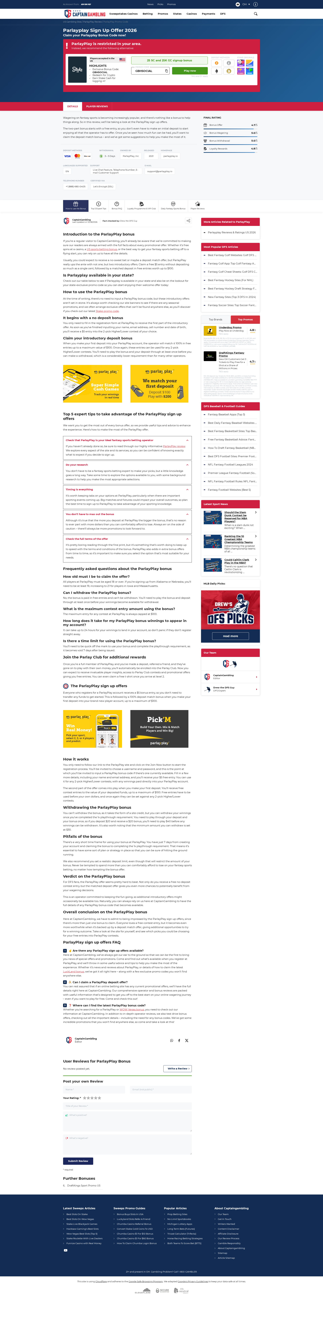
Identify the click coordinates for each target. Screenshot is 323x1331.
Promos (171, 4)
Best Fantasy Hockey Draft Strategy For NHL (232, 288)
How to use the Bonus (76, 208)
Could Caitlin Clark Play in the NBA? (236, 561)
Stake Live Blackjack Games (81, 1224)
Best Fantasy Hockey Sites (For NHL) (230, 280)
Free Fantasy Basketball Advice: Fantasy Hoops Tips (232, 439)
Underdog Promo (230, 327)
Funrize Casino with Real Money (83, 1243)
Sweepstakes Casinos (123, 13)
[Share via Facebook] (179, 1040)
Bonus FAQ (117, 208)
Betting (148, 13)
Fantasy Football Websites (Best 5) (229, 489)
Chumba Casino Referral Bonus (134, 1224)
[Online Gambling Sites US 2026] (85, 14)
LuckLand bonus (73, 971)
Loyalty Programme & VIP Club (141, 208)
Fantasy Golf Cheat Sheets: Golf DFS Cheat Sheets (232, 271)
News (150, 4)
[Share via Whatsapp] (171, 1040)
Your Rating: (72, 1098)
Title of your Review (77, 1106)
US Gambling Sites (72, 22)
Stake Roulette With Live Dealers (84, 1238)
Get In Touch (224, 1219)
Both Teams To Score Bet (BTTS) (184, 1243)
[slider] (92, 1098)
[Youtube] (238, 4)
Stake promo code (107, 311)
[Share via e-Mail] (164, 1040)
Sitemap (222, 1253)
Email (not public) (143, 1089)
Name (70, 1089)
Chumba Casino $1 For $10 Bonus (135, 1233)
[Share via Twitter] (186, 1040)
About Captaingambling (231, 1248)
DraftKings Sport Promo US (83, 1185)
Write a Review (177, 1068)
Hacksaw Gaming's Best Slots (82, 1228)
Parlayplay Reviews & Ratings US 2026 (232, 232)
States (177, 13)
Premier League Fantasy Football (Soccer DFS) (232, 473)
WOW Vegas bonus (132, 1009)
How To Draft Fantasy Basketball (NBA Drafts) (232, 447)
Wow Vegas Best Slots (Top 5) (81, 1233)
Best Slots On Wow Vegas (80, 1219)
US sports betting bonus (102, 249)
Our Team (223, 1214)
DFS (223, 13)
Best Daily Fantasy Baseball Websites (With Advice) (232, 422)
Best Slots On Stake (77, 1214)
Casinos (192, 13)
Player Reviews (198, 208)
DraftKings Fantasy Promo (231, 354)
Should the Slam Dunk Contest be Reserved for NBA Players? (235, 517)
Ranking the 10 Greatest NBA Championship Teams (238, 539)
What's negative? (78, 1138)
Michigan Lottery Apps (179, 1224)
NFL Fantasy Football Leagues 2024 (230, 464)
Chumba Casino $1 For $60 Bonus (135, 1238)
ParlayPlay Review (92, 22)
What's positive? (78, 1115)
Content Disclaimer (228, 1228)
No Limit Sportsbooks (179, 1219)
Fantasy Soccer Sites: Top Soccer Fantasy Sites (232, 305)
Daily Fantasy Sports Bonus (173, 208)
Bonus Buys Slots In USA (130, 1214)
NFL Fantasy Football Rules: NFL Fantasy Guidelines (232, 481)
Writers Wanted (226, 1224)
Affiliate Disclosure (228, 1233)
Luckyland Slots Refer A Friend (133, 1219)
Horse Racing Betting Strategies (185, 1238)
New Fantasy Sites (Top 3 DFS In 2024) (232, 297)
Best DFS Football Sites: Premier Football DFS (232, 456)
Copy (167, 70)
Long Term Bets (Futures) (181, 1228)
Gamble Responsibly (229, 1243)
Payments (208, 13)
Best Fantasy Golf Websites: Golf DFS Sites (232, 255)
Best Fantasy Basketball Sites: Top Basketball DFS (232, 431)
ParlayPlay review (174, 446)
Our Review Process (228, 1238)
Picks (160, 4)
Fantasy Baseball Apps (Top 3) (226, 414)
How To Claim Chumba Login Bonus (137, 1243)
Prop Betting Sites (177, 1214)
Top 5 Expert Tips (98, 208)
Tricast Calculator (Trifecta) (181, 1233)
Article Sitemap (226, 1258)
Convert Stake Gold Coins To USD (135, 1228)
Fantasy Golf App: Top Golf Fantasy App (232, 263)
